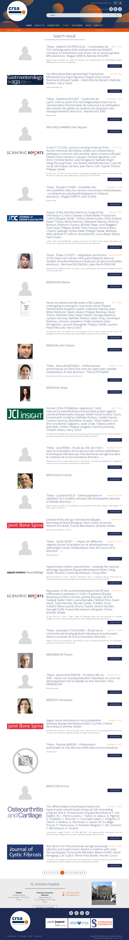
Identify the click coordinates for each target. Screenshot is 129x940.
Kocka (110, 938)
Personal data (22, 936)
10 (76, 872)
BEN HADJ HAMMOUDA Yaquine (66, 127)
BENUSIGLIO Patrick (59, 475)
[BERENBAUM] (25, 660)
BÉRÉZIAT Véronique (59, 700)
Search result (17, 30)
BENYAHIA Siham (57, 388)
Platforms (77, 25)
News (88, 25)
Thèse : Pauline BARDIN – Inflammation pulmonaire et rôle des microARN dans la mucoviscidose (82, 745)
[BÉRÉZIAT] (25, 706)
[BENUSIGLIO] (25, 481)
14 (80, 872)
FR (89, 9)
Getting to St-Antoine (45, 907)
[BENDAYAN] (25, 288)
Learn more (115, 66)
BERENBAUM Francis (59, 654)
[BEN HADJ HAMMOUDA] (25, 133)
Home (29, 25)
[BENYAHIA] (25, 393)
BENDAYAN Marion (58, 282)
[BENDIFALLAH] (25, 351)
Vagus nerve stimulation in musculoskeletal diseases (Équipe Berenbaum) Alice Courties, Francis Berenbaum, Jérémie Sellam (79, 723)
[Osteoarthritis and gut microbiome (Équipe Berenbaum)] (25, 525)
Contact (98, 25)
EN (93, 9)
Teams (65, 25)
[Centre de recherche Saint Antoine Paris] (17, 11)
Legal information (11, 936)
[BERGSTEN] (25, 792)
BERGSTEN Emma (57, 786)
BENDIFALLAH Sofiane (60, 345)
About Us (39, 25)
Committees (53, 25)
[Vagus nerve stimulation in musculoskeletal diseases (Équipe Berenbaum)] (25, 726)
